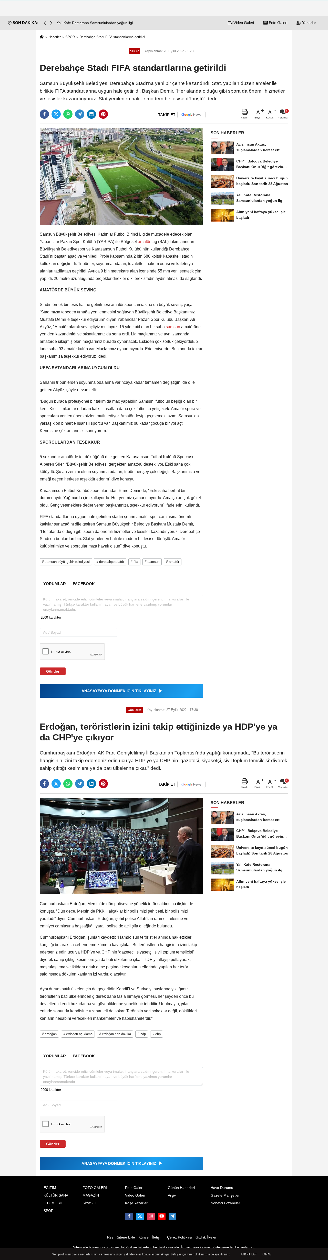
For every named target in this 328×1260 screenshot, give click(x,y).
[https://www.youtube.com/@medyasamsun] (162, 1216)
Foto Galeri (277, 22)
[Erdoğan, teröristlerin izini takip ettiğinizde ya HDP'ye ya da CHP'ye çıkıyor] (121, 846)
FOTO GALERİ (95, 1188)
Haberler (54, 37)
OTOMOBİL (53, 1203)
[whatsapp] (68, 114)
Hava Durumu (222, 1188)
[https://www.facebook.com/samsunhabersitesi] (129, 1216)
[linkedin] (91, 114)
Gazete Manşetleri (225, 1195)
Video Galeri (243, 22)
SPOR (70, 37)
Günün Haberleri (181, 1188)
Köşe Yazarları (137, 1203)
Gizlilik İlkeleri (206, 1237)
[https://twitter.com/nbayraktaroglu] (140, 1216)
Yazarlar (308, 22)
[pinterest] (103, 114)
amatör (144, 241)
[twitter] (56, 114)
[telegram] (79, 114)
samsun (173, 327)
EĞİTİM (50, 1188)
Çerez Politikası (179, 1237)
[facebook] (44, 114)
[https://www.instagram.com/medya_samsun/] (151, 1216)
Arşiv (172, 1195)
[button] (51, 23)
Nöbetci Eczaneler (225, 1203)
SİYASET (90, 1203)
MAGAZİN (91, 1195)
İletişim (157, 1237)
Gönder (52, 671)
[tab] (54, 583)
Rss (110, 1237)
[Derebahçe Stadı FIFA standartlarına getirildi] (121, 176)
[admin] (172, 1216)
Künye (143, 1237)
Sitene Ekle (126, 1237)
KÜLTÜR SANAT (57, 1195)
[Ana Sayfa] (42, 37)
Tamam (266, 1254)
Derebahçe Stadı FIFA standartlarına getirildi (112, 37)
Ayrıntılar (248, 1254)
